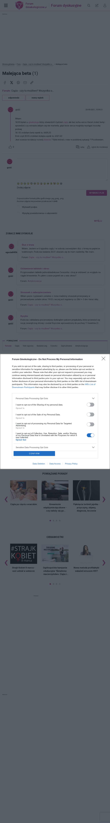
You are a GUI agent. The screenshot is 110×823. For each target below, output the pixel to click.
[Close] (104, 359)
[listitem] (55, 398)
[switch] (90, 405)
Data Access (55, 464)
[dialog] (55, 411)
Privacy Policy (71, 464)
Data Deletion (39, 464)
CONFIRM (34, 453)
